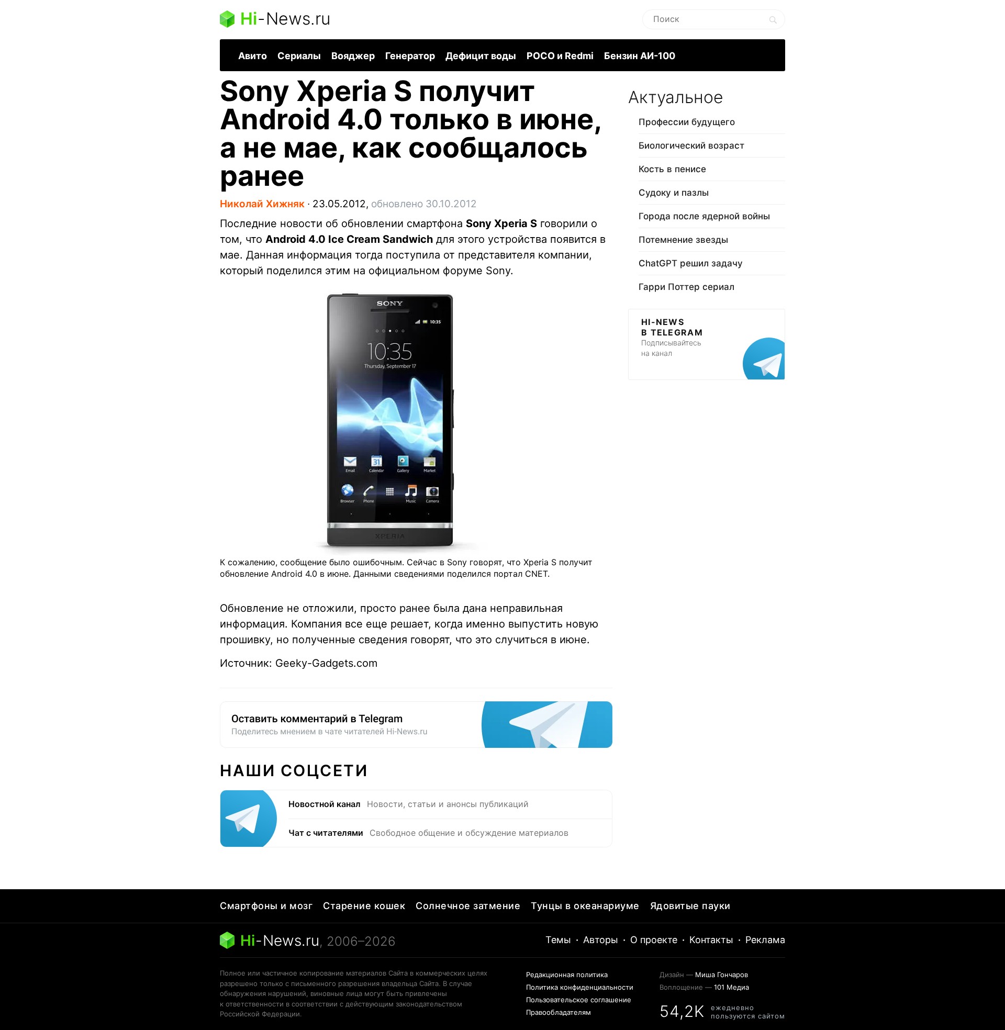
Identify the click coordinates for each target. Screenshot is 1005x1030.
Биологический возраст (691, 145)
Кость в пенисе (672, 169)
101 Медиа (731, 987)
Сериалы (299, 55)
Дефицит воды (480, 55)
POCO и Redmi (560, 55)
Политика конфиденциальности (579, 987)
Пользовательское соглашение (578, 999)
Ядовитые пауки (690, 905)
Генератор (410, 55)
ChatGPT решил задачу (691, 263)
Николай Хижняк (262, 204)
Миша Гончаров (721, 974)
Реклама (765, 939)
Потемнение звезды (683, 239)
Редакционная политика (567, 974)
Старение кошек (364, 905)
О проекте (653, 939)
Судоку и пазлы (674, 192)
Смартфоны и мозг (266, 905)
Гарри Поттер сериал (686, 287)
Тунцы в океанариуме (585, 905)
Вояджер (353, 55)
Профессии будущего (687, 122)
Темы (558, 939)
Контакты (711, 939)
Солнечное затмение (468, 905)
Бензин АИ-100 (639, 55)
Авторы (600, 939)
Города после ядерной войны (704, 216)
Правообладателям (558, 1012)
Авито (252, 55)
